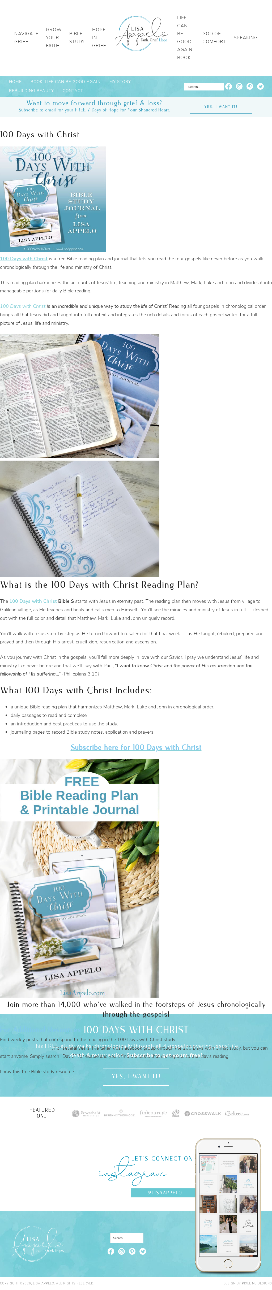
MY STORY (120, 81)
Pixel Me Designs (257, 1283)
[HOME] (141, 38)
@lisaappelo (164, 1193)
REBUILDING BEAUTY (31, 90)
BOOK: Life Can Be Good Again (66, 81)
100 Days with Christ (22, 306)
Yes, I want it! (220, 107)
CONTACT (73, 90)
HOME (15, 81)
